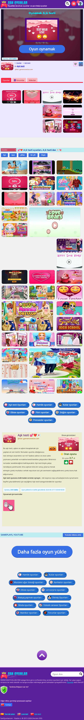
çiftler (22, 155)
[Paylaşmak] (81, 64)
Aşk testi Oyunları (17, 404)
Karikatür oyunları (63, 582)
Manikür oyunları (28, 612)
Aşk (4, 155)
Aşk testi (37, 714)
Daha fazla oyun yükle (42, 551)
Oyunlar (6, 80)
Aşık (13, 155)
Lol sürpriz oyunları (55, 589)
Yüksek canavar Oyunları (55, 605)
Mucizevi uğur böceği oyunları (28, 582)
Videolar (32, 80)
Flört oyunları (42, 412)
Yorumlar (19, 80)
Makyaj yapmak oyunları (29, 597)
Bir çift (33, 155)
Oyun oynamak (42, 48)
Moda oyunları (25, 605)
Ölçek (43, 155)
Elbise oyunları (17, 412)
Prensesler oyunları (42, 420)
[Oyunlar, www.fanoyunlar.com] (14, 4)
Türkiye (8, 705)
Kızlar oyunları (70, 404)
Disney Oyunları (60, 597)
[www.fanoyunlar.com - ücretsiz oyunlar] (14, 675)
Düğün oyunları (67, 412)
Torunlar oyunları (56, 612)
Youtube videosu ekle (73, 535)
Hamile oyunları (44, 404)
